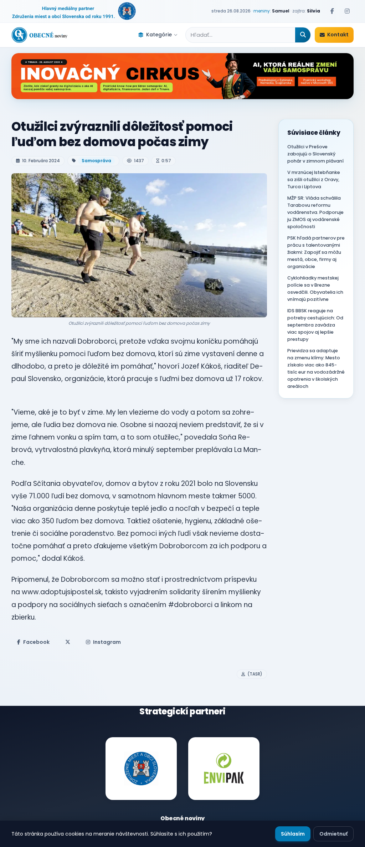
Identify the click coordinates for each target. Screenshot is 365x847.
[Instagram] (347, 11)
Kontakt (338, 34)
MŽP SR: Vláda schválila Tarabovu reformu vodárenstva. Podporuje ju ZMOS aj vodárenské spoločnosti (315, 212)
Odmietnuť (333, 833)
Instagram (107, 642)
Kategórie (159, 34)
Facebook (36, 642)
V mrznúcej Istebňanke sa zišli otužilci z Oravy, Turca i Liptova (313, 179)
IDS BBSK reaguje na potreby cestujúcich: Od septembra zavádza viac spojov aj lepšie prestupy (315, 325)
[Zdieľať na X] (68, 642)
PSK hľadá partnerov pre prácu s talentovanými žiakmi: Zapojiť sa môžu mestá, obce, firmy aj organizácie (316, 252)
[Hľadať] (302, 34)
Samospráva (96, 161)
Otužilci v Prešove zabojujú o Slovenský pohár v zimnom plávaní (315, 154)
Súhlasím (293, 833)
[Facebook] (332, 11)
